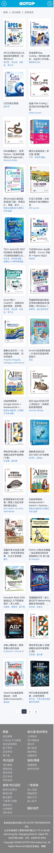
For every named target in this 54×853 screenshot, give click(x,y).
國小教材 (32, 747)
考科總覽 (7, 764)
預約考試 (7, 812)
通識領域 (7, 768)
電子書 (6, 755)
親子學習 (7, 747)
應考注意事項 (10, 789)
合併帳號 (7, 808)
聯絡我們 (32, 793)
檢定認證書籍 (10, 744)
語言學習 (7, 751)
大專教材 (32, 736)
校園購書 (32, 764)
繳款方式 (32, 797)
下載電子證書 (10, 801)
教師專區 (32, 751)
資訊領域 (7, 772)
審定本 (30, 744)
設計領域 (7, 776)
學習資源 (7, 780)
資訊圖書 (7, 736)
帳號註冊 (7, 793)
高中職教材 (33, 740)
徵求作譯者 (33, 768)
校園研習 (32, 755)
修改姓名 (7, 804)
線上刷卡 (32, 801)
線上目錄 (32, 789)
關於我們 (32, 808)
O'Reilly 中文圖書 (12, 740)
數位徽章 (7, 797)
